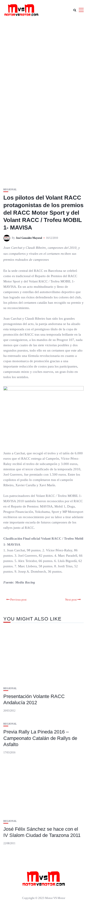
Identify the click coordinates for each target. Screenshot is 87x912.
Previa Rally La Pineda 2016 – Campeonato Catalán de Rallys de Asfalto (40, 738)
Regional (10, 189)
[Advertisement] (43, 65)
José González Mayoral (29, 237)
